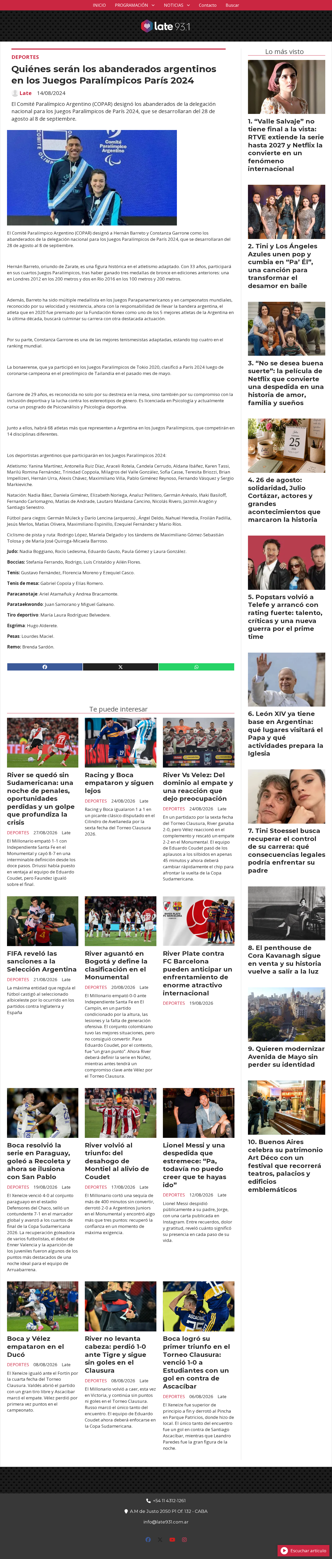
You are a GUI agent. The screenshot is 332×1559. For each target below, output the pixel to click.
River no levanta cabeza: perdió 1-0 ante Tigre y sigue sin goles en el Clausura (115, 1354)
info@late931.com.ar (166, 1521)
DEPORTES (25, 56)
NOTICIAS (173, 5)
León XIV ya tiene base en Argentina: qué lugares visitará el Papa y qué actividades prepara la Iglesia (285, 733)
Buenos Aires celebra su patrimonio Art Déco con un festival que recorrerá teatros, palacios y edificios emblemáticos (285, 1165)
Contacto (208, 5)
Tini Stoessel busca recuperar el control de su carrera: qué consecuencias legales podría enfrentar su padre (286, 850)
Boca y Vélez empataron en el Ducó (35, 1346)
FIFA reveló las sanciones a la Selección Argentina (42, 961)
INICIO (99, 5)
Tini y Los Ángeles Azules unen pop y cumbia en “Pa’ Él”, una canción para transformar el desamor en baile (282, 266)
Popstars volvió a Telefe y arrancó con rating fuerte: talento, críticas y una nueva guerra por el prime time (285, 616)
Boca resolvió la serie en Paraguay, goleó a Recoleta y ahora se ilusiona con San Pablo (39, 1161)
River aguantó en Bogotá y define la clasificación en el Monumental (116, 965)
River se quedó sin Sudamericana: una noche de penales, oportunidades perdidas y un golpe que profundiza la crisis (41, 798)
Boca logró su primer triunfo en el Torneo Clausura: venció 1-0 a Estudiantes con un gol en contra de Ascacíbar (196, 1362)
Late (25, 93)
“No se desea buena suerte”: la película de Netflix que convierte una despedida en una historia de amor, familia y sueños (286, 383)
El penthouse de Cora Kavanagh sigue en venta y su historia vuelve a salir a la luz (284, 959)
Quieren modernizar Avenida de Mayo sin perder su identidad (286, 1056)
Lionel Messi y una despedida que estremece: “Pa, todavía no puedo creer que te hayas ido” (194, 1165)
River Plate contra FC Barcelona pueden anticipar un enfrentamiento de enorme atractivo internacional (197, 973)
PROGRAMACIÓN (131, 5)
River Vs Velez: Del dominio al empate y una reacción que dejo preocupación (198, 787)
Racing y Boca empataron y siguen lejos (119, 783)
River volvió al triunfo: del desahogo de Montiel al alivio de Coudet (117, 1161)
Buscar (232, 5)
